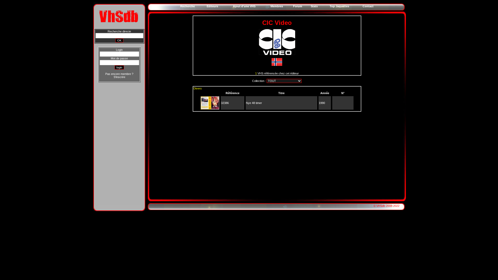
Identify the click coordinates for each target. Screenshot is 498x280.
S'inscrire (119, 77)
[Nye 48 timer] (210, 108)
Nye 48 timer (254, 102)
